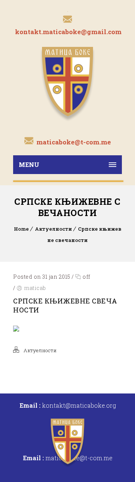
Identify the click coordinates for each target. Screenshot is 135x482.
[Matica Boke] (67, 83)
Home (21, 228)
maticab (35, 287)
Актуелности (53, 228)
